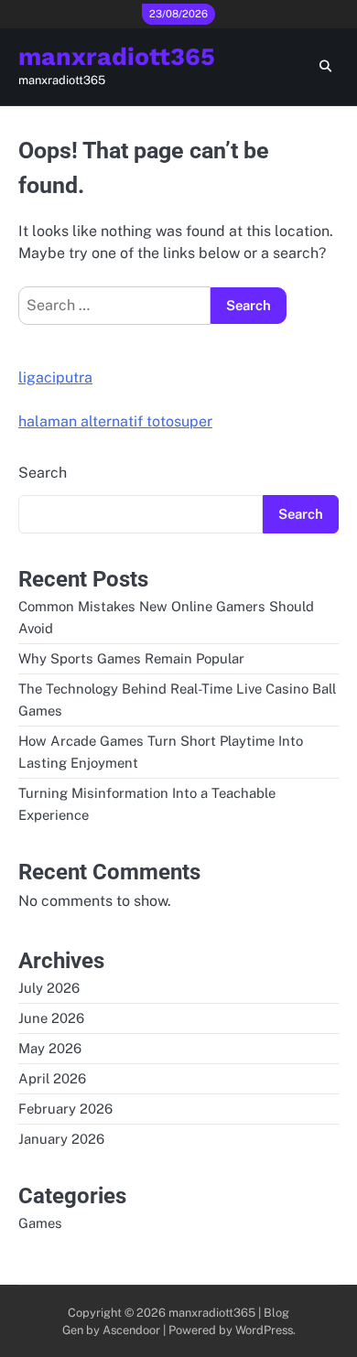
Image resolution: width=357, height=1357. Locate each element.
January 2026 (61, 1139)
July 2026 (49, 988)
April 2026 (52, 1078)
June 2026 (51, 1018)
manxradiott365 (116, 56)
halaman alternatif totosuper (115, 421)
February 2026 (65, 1108)
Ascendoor (131, 1330)
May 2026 (49, 1048)
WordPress (264, 1330)
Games (40, 1223)
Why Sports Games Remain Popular (131, 658)
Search (42, 472)
